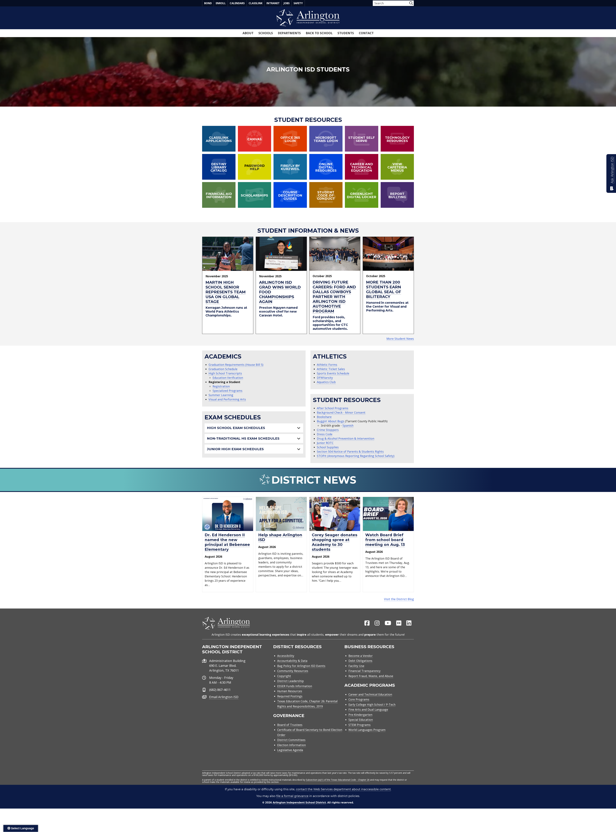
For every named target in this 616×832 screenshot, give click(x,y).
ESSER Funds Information (294, 686)
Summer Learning (221, 395)
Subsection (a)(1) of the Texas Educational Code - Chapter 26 (337, 779)
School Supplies (328, 447)
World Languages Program (366, 730)
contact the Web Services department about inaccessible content (343, 789)
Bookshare (324, 417)
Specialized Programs (227, 391)
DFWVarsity (325, 378)
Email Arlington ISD (223, 697)
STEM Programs (359, 725)
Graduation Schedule (223, 369)
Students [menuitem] (346, 33)
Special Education (360, 720)
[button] (411, 3)
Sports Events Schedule (333, 373)
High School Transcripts (225, 373)
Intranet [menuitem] (273, 3)
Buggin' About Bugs (331, 421)
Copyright (284, 676)
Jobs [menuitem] (287, 3)
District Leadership (290, 681)
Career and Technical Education (370, 694)
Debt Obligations (360, 661)
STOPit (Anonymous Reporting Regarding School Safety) (355, 456)
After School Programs (332, 408)
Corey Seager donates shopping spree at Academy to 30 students (334, 542)
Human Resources (289, 691)
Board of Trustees (289, 725)
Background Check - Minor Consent (341, 412)
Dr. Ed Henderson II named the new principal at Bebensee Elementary (227, 542)
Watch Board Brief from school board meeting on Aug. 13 (385, 540)
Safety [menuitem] (298, 3)
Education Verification (228, 378)
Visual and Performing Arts (227, 399)
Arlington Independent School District (299, 802)
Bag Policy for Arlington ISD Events (301, 666)
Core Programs (358, 699)
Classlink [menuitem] (255, 3)
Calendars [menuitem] (237, 3)
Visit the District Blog (399, 599)
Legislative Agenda (290, 750)
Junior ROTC (325, 443)
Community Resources (292, 671)
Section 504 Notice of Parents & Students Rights (350, 451)
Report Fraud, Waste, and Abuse (370, 676)
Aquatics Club (326, 382)
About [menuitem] (248, 33)
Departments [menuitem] (289, 33)
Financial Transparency (364, 671)
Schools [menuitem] (265, 33)
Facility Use (356, 666)
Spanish (347, 425)
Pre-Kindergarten (360, 715)
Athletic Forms (327, 365)
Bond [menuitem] (208, 3)
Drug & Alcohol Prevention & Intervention (345, 438)
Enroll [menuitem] (221, 3)
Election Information (291, 745)
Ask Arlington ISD (612, 170)
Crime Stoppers (328, 430)
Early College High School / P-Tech (371, 704)
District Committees (291, 740)
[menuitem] (367, 623)
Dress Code (324, 434)
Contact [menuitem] (366, 33)
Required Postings (289, 696)
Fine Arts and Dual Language (368, 709)
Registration (221, 386)
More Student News (400, 339)
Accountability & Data (292, 661)
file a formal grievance (292, 796)
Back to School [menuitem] (319, 33)
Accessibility (285, 656)
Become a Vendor (360, 656)
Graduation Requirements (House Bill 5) (236, 365)
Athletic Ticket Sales (331, 369)
